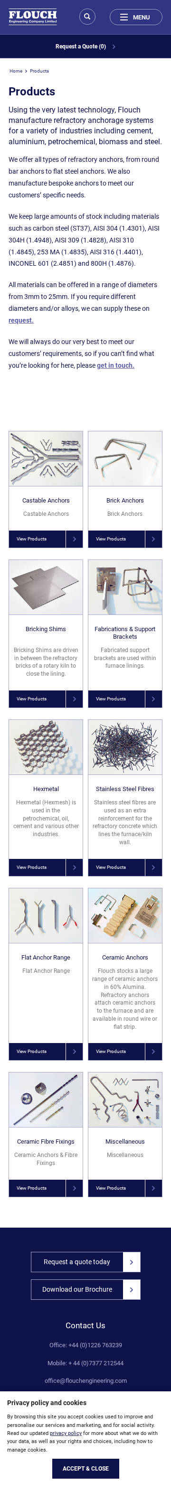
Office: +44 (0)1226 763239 (85, 1345)
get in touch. (115, 365)
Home (16, 71)
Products (39, 71)
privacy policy (66, 1433)
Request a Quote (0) (81, 46)
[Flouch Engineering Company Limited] (33, 17)
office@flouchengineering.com (86, 1381)
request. (21, 320)
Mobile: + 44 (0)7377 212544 (86, 1363)
